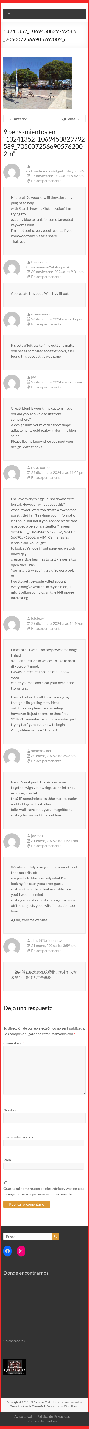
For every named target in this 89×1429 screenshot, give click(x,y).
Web (7, 1160)
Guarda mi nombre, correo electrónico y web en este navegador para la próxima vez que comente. (43, 1191)
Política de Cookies (42, 1421)
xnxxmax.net (41, 750)
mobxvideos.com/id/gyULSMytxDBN (55, 171)
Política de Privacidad (53, 1416)
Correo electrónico (18, 1137)
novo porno (40, 467)
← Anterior (18, 119)
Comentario (13, 1043)
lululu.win (39, 618)
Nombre (9, 1110)
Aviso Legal (23, 1416)
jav (33, 377)
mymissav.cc (40, 314)
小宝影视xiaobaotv (46, 940)
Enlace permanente (46, 180)
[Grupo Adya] (14, 1361)
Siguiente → (70, 119)
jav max (37, 835)
